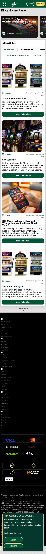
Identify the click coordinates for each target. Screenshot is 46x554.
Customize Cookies (12, 533)
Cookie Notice (5, 355)
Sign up (40, 4)
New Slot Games (6, 377)
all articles (9, 49)
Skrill (33, 447)
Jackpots (4, 374)
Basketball (4, 403)
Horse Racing (5, 409)
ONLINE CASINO (8, 369)
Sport (4, 392)
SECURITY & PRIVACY (9, 353)
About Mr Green (6, 321)
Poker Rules (4, 423)
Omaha (3, 420)
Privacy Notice (5, 358)
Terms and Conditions (8, 361)
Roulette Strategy (8, 18)
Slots (2, 372)
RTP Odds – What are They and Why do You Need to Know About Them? (19, 223)
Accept (13, 546)
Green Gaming (5, 347)
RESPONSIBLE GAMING (10, 339)
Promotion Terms (6, 367)
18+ (12, 466)
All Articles (9, 43)
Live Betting (5, 397)
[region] (23, 532)
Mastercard (33, 441)
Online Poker (5, 414)
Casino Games (5, 380)
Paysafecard (12, 447)
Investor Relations (6, 336)
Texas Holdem (5, 417)
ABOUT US (6, 319)
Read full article (23, 114)
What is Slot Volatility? (14, 98)
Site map (4, 333)
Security (3, 364)
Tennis (3, 406)
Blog (2, 330)
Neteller (12, 454)
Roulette (3, 386)
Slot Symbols (9, 160)
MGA (12, 480)
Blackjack (4, 389)
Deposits (3, 341)
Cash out (4, 344)
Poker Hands (5, 426)
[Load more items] (23, 308)
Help (12, 473)
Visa (12, 441)
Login (30, 4)
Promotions (4, 324)
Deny (13, 540)
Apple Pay (33, 454)
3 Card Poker (27, 49)
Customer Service (6, 327)
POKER (5, 412)
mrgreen (11, 33)
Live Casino (4, 383)
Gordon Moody (34, 473)
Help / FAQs (4, 350)
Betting (3, 394)
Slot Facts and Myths (13, 286)
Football (3, 400)
